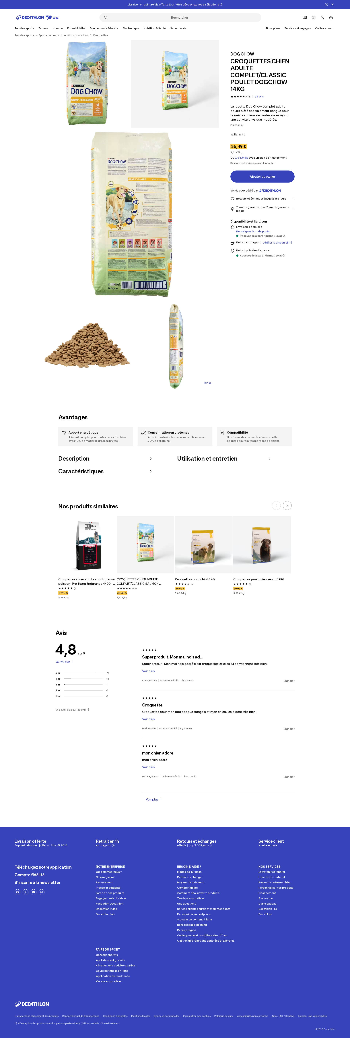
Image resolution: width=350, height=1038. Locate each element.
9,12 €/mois (241, 157)
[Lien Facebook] (17, 892)
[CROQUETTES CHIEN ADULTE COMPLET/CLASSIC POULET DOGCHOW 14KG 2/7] (87, 84)
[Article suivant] (287, 505)
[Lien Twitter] (25, 892)
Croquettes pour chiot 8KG (195, 579)
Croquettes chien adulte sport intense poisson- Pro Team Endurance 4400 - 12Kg (86, 581)
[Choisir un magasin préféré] (304, 17)
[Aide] (313, 17)
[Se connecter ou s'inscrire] (322, 17)
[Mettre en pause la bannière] (327, 4)
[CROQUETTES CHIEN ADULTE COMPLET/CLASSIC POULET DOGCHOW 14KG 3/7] (131, 215)
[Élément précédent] (276, 505)
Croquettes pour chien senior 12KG (259, 579)
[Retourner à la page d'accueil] (37, 17)
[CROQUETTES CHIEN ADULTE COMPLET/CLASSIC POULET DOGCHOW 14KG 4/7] (87, 346)
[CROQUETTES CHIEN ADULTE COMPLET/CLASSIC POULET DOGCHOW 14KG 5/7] (175, 346)
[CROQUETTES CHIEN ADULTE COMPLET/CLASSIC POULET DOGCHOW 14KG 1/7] (175, 84)
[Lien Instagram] (41, 892)
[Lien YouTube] (33, 892)
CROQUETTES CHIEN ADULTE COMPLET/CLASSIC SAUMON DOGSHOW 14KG (138, 581)
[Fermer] (332, 4)
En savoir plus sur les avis (70, 709)
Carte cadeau (324, 28)
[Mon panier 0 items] (331, 17)
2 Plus (207, 383)
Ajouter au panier (262, 176)
